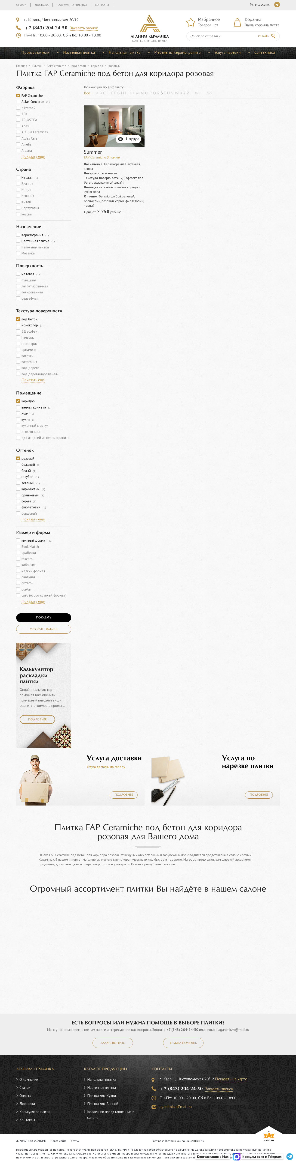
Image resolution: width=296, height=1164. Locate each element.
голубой (30, 477)
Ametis (27, 144)
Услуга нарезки (227, 52)
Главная (21, 66)
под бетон (78, 66)
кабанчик (29, 565)
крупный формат (37, 540)
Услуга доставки (114, 758)
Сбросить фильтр (43, 629)
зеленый (31, 483)
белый (29, 471)
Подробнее (37, 719)
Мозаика (28, 253)
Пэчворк (28, 337)
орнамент (29, 349)
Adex (25, 126)
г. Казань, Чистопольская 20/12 (51, 20)
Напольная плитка (124, 52)
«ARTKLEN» (197, 1141)
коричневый (33, 489)
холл (28, 413)
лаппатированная (35, 286)
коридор (97, 66)
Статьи (24, 1087)
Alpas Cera (29, 138)
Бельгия (27, 184)
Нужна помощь (183, 1043)
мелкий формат (33, 571)
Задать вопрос (113, 1043)
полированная (32, 292)
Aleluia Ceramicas (35, 132)
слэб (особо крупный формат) (44, 595)
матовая (31, 274)
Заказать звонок (84, 28)
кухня (29, 419)
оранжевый (33, 495)
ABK (25, 114)
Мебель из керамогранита (177, 52)
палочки (28, 356)
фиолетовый (34, 507)
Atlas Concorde (36, 101)
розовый (28, 458)
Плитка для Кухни (101, 1095)
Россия (27, 214)
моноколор (32, 325)
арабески (29, 552)
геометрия (29, 343)
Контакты (102, 4)
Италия (30, 177)
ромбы (26, 589)
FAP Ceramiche (56, 66)
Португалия (30, 208)
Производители (35, 52)
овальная (28, 577)
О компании (28, 1079)
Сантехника (264, 52)
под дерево (31, 368)
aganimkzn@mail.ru (233, 1029)
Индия (26, 190)
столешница (31, 432)
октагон (28, 583)
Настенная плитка (79, 52)
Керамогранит (35, 235)
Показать (43, 617)
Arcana (27, 150)
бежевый (31, 464)
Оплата (21, 4)
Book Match (30, 546)
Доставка (42, 4)
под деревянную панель (40, 374)
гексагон (28, 559)
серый (29, 501)
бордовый (29, 513)
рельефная (30, 298)
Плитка (37, 66)
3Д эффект (30, 331)
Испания (28, 196)
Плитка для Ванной (102, 1103)
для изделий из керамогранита (46, 438)
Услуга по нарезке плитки (248, 762)
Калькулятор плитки (72, 4)
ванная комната (37, 407)
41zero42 (28, 108)
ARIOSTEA (29, 120)
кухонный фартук (35, 425)
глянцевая (29, 280)
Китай (26, 202)
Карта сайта (59, 1141)
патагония (29, 362)
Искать (263, 36)
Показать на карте (231, 1079)
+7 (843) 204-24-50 (46, 28)
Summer (93, 152)
